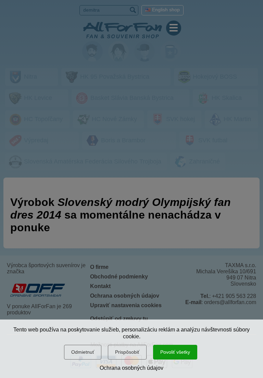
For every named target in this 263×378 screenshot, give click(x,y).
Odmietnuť (82, 352)
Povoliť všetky (175, 352)
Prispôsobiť (127, 352)
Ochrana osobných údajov (131, 368)
